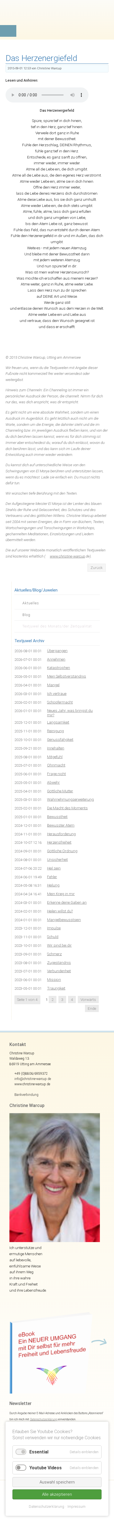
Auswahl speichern (57, 1482)
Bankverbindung (26, 1095)
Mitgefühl (55, 756)
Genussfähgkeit (60, 739)
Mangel (53, 685)
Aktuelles (30, 603)
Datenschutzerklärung (44, 1419)
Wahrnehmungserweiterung (70, 799)
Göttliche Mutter (60, 791)
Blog (26, 615)
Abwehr (53, 782)
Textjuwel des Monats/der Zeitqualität (57, 626)
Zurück (96, 567)
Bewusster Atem (60, 825)
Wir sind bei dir (59, 945)
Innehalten (55, 748)
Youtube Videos (45, 1467)
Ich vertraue (56, 693)
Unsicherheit (57, 859)
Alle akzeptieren (57, 1494)
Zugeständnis (59, 962)
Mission (54, 979)
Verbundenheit (59, 971)
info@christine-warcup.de (32, 1079)
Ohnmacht (56, 765)
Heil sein (54, 868)
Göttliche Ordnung (62, 851)
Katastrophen (58, 667)
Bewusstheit (57, 816)
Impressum (77, 1506)
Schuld (52, 936)
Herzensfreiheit (59, 842)
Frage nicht (56, 773)
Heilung (53, 885)
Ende (92, 1008)
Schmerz (54, 954)
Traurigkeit (56, 988)
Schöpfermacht (60, 702)
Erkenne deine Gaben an (67, 902)
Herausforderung (61, 834)
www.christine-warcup (67, 556)
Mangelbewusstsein (64, 919)
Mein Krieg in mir (61, 893)
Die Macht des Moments (67, 808)
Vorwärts (88, 999)
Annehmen (56, 659)
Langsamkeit (58, 722)
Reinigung (55, 731)
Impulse (54, 928)
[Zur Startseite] (57, 18)
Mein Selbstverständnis (66, 676)
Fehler (52, 876)
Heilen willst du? (60, 911)
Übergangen (57, 650)
